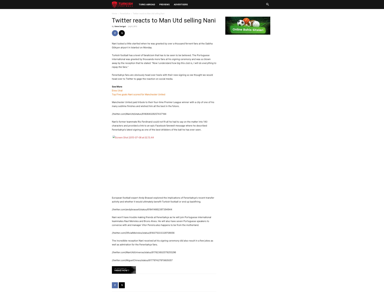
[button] (267, 4)
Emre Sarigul (120, 26)
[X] (122, 33)
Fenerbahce (125, 13)
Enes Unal (117, 90)
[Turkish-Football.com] (122, 4)
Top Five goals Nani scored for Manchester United (138, 94)
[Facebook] (115, 33)
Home (114, 13)
